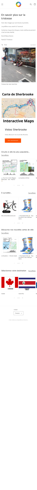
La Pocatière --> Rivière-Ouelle (9, 256)
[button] (2, 4)
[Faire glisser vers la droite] (23, 185)
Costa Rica (21, 293)
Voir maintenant (13, 140)
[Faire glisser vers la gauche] (14, 185)
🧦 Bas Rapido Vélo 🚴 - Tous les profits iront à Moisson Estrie (26, 217)
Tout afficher (5, 155)
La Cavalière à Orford (24, 178)
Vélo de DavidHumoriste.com (8, 216)
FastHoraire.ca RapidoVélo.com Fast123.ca (20, 319)
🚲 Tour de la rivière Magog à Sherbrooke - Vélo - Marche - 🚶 (8, 179)
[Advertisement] (18, 406)
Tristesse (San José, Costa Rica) (9, 84)
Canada (3, 293)
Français (17, 313)
